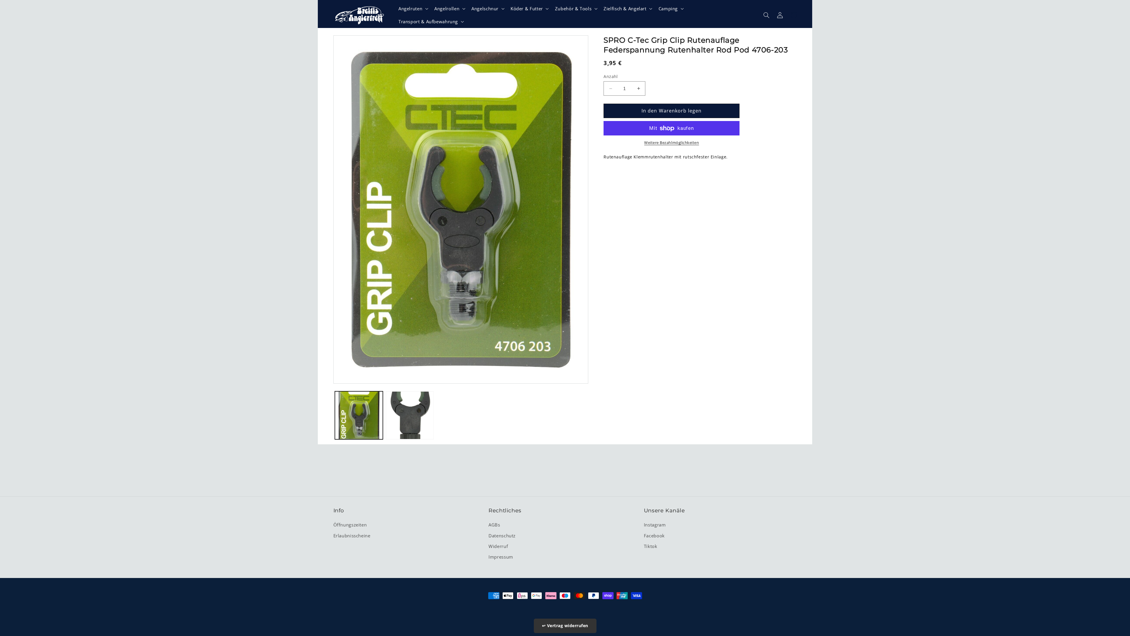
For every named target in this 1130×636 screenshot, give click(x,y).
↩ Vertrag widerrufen (565, 625)
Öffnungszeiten (350, 525)
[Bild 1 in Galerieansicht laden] (359, 415)
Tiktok (650, 546)
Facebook (654, 536)
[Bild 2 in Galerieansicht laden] (410, 415)
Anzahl (611, 76)
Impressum (500, 557)
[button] (413, 8)
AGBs (494, 525)
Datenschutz (502, 536)
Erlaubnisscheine (351, 536)
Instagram (655, 525)
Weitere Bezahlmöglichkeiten (671, 142)
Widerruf (498, 546)
